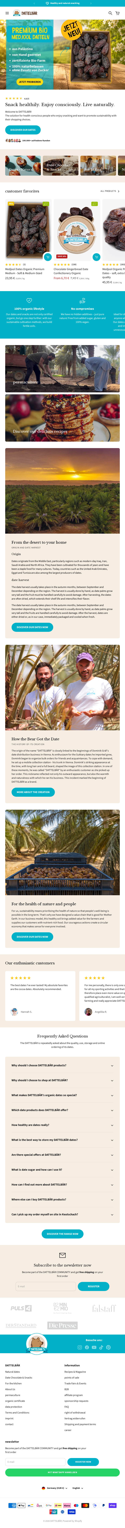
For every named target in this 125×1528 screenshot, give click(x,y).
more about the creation (33, 792)
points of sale (71, 1377)
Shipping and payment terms (80, 1424)
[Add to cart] (48, 257)
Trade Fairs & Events (75, 1383)
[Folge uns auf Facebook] (87, 1347)
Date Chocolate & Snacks (18, 1377)
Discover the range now (62, 1234)
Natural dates (12, 1372)
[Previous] (34, 3)
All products (108, 191)
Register (93, 1286)
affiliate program (73, 1395)
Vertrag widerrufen (74, 1418)
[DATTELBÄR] (25, 13)
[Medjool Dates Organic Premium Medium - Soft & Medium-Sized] (28, 230)
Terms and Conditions (17, 1412)
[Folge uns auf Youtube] (94, 1347)
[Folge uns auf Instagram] (79, 1347)
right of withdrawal (74, 1412)
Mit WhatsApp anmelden (62, 1472)
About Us (10, 1389)
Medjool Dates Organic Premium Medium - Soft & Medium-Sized (24, 271)
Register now (83, 1462)
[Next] (91, 3)
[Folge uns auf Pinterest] (108, 1347)
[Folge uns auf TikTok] (101, 1347)
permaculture (12, 1395)
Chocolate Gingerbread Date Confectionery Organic (71, 271)
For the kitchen (13, 1383)
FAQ (66, 1407)
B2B (66, 1389)
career (67, 1430)
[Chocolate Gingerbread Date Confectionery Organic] (77, 230)
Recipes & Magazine (75, 1372)
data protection (13, 1407)
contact (9, 1424)
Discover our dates (22, 130)
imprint (9, 1418)
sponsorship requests (76, 1401)
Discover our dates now (32, 627)
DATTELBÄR (56, 1521)
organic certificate (15, 1401)
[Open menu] (7, 13)
